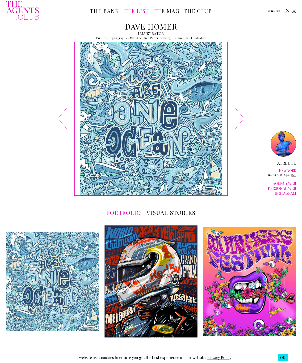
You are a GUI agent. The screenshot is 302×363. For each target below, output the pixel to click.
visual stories (171, 212)
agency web (284, 183)
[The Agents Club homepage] (22, 11)
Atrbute (286, 163)
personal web (282, 188)
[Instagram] (294, 11)
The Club (198, 10)
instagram (285, 193)
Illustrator (151, 33)
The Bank (104, 10)
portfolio (123, 212)
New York (287, 170)
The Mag (166, 10)
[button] (287, 11)
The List (136, 10)
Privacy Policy (219, 357)
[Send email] (293, 175)
